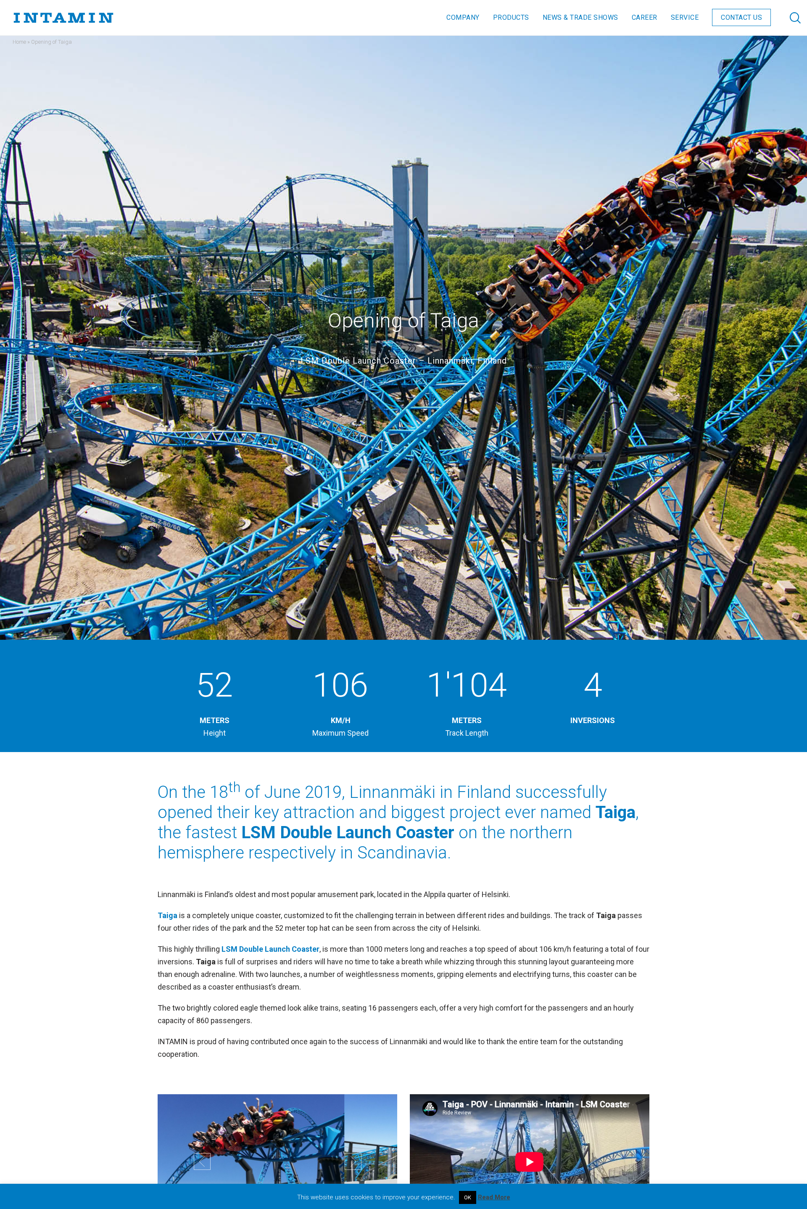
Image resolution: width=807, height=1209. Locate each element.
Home (19, 42)
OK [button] (467, 1197)
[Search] (787, 17)
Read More (494, 1197)
